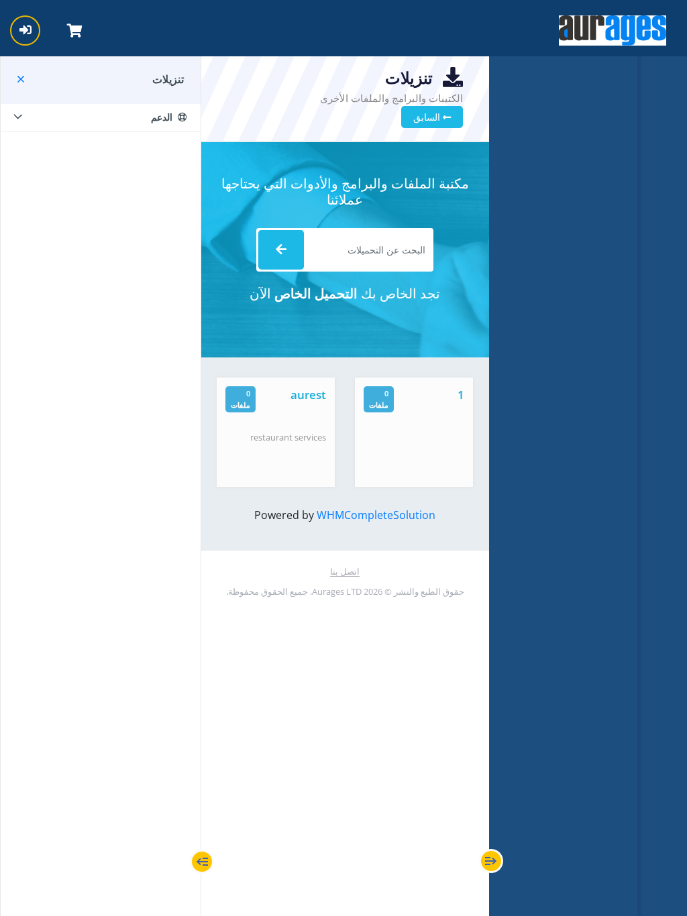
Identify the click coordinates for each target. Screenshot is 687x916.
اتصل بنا (345, 571)
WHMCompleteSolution (376, 515)
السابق (428, 117)
